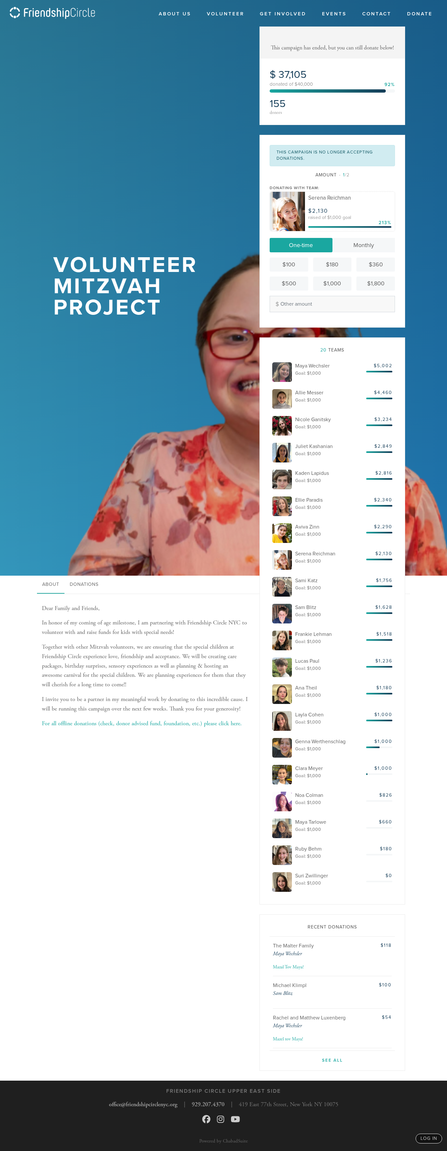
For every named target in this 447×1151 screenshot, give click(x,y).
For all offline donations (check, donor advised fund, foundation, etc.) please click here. (142, 723)
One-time (301, 245)
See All (332, 1060)
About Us (175, 14)
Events (334, 14)
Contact (376, 14)
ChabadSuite (235, 1141)
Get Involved (283, 14)
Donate (420, 14)
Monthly (363, 245)
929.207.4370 (208, 1104)
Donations (84, 584)
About (50, 584)
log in (428, 1138)
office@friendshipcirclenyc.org (143, 1104)
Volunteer (225, 14)
